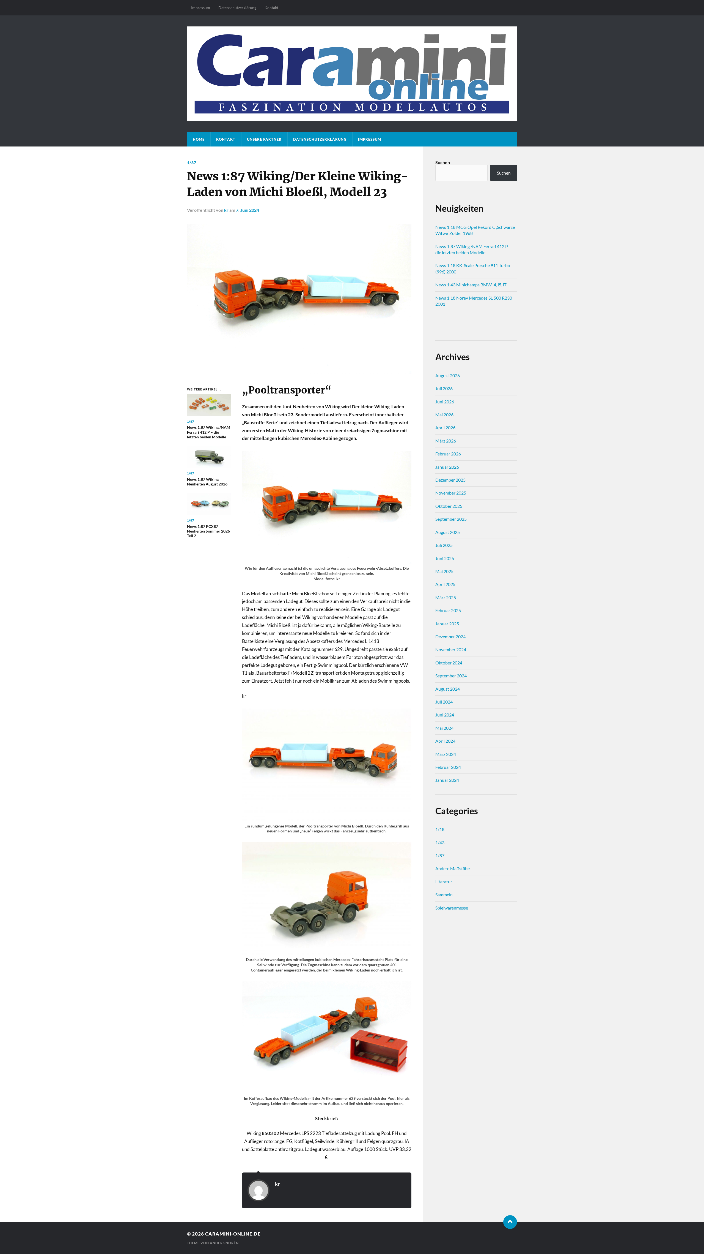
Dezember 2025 (450, 479)
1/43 (439, 842)
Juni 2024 (444, 714)
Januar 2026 (447, 466)
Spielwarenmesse (451, 907)
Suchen (442, 162)
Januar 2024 (447, 780)
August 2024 (447, 688)
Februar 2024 (448, 767)
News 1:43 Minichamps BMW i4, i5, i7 (471, 284)
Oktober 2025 (448, 506)
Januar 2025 (447, 623)
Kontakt (271, 7)
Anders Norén (224, 1243)
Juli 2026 (444, 388)
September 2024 (451, 675)
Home (199, 139)
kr (226, 210)
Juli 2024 (444, 701)
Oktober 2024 (448, 662)
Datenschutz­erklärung (237, 7)
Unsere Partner (264, 139)
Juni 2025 (444, 558)
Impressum (200, 7)
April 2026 (445, 427)
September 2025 (451, 519)
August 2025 (447, 532)
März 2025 (445, 597)
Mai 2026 (444, 414)
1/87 (191, 162)
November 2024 (450, 649)
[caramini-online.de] (352, 73)
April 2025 (445, 584)
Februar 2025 (448, 610)
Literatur (443, 881)
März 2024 (445, 754)
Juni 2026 (444, 401)
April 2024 (445, 740)
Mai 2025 (444, 571)
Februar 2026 (448, 453)
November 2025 (450, 492)
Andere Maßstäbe (452, 868)
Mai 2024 (444, 728)
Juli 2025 (444, 545)
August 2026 (447, 375)
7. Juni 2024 (247, 210)
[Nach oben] (510, 1222)
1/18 (439, 829)
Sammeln (444, 894)
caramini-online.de (233, 1234)
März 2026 (445, 440)
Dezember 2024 (450, 636)
